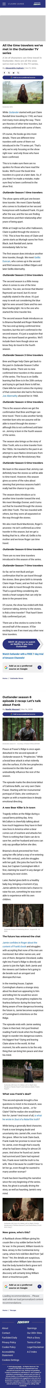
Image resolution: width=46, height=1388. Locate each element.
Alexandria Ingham (14, 68)
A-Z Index (32, 1351)
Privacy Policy (9, 1342)
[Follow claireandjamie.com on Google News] (39, 667)
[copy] (18, 73)
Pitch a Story (33, 1337)
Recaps (13, 1310)
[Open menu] (4, 3)
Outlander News (16, 678)
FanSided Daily (9, 1337)
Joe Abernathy (10, 395)
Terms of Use (34, 1342)
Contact (6, 1333)
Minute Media (16, 1366)
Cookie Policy (9, 1347)
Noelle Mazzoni (12, 709)
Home (5, 678)
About (5, 1328)
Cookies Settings (10, 1360)
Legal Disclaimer (35, 1347)
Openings (32, 1328)
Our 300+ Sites (34, 1333)
